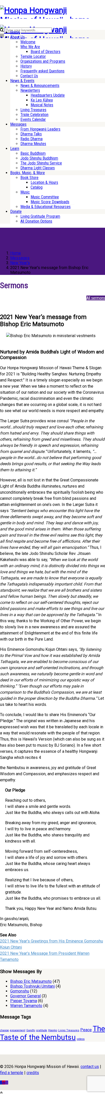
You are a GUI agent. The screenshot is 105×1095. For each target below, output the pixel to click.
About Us (17, 37)
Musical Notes (42, 105)
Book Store (29, 177)
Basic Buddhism (33, 153)
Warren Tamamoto (26, 1005)
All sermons (95, 298)
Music (25, 192)
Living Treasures (33, 109)
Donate (16, 211)
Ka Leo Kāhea (42, 100)
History (26, 66)
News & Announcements (39, 85)
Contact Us (29, 75)
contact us (90, 1066)
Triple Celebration (34, 114)
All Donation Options (36, 221)
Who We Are (30, 46)
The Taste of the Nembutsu (52, 1033)
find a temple (11, 1072)
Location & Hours (44, 182)
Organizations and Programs (42, 61)
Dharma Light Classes (37, 167)
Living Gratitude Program (40, 216)
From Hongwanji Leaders (40, 129)
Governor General (25, 996)
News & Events (22, 80)
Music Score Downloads (50, 201)
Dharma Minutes (33, 143)
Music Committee (45, 197)
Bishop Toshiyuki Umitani (32, 986)
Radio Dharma (31, 138)
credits (33, 1072)
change (4, 1030)
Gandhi (30, 1030)
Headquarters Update (48, 95)
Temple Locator (33, 56)
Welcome (27, 42)
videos (81, 1039)
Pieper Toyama (23, 1000)
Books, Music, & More (27, 172)
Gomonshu (19, 991)
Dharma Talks (31, 134)
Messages (18, 124)
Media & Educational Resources (45, 206)
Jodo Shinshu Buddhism (39, 158)
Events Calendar (33, 119)
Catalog (37, 187)
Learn (14, 148)
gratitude (41, 1030)
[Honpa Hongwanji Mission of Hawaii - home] (47, 20)
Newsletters (30, 90)
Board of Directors (45, 51)
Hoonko (52, 1030)
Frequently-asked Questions (42, 71)
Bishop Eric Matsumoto (31, 981)
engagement (17, 1030)
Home (15, 32)
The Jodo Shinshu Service (41, 163)
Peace (86, 1029)
